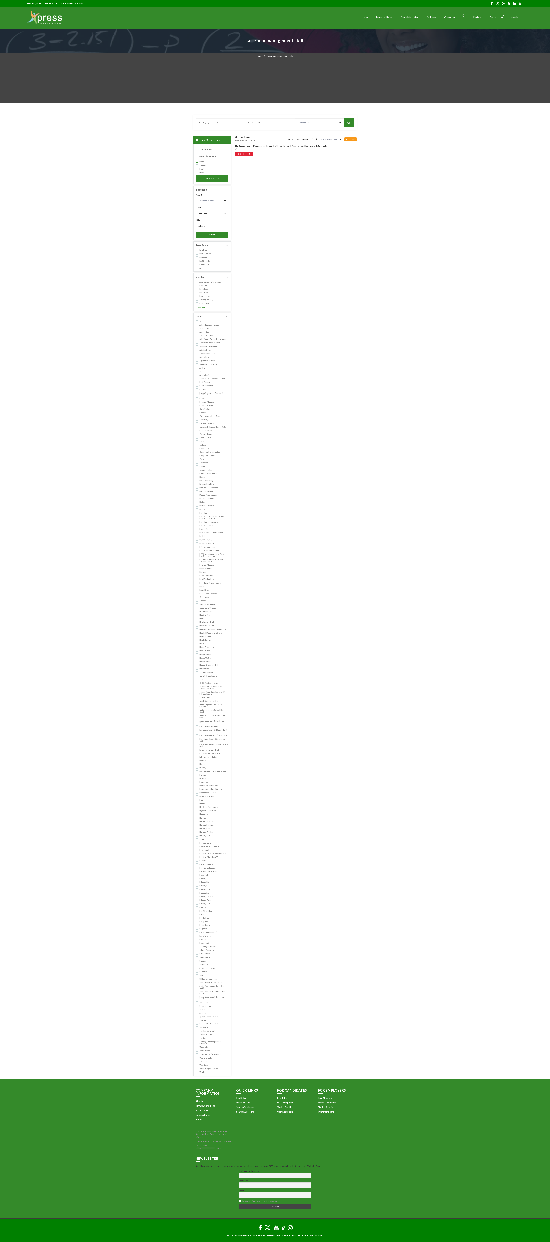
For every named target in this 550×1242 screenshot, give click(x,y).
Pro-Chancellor (205, 911)
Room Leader (205, 943)
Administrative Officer (208, 346)
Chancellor (203, 413)
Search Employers (245, 1111)
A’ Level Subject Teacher (209, 325)
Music (201, 800)
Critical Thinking (206, 470)
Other (201, 839)
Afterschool (204, 357)
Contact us (449, 17)
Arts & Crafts (204, 375)
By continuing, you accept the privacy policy (261, 1201)
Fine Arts (203, 572)
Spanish (202, 1013)
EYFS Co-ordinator (207, 547)
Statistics (203, 1020)
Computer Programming (209, 452)
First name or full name (249, 1171)
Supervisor (203, 1027)
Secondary (203, 964)
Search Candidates (245, 1107)
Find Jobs (241, 1098)
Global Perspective (207, 604)
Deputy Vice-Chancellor (209, 495)
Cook (201, 459)
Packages (431, 17)
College (202, 445)
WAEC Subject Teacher (208, 1069)
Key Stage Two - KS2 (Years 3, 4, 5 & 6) (213, 745)
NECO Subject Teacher (208, 807)
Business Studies (206, 405)
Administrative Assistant (209, 343)
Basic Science (204, 382)
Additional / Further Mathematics (213, 339)
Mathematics (204, 778)
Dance (202, 477)
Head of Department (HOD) (211, 633)
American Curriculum (208, 364)
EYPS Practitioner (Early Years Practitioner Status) (211, 555)
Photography (204, 850)
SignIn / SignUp (284, 1107)
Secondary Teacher (207, 968)
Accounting (204, 332)
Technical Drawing (207, 1034)
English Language (206, 540)
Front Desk (204, 590)
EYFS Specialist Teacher (209, 550)
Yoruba (202, 1072)
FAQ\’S (199, 1119)
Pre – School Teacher (208, 871)
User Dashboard (285, 1111)
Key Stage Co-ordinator (209, 726)
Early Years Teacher (207, 525)
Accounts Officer (206, 336)
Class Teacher (205, 438)
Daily (201, 162)
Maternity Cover (206, 296)
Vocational (203, 1065)
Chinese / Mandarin (207, 423)
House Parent (205, 662)
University (203, 1047)
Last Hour (203, 250)
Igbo (201, 679)
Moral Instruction (206, 796)
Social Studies (205, 1006)
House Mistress (205, 658)
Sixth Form (203, 1002)
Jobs (365, 17)
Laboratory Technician (208, 757)
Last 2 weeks (204, 261)
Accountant (204, 328)
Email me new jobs (209, 140)
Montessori (204, 782)
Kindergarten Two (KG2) (209, 753)
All (200, 268)
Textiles (202, 1038)
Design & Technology (208, 498)
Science (202, 961)
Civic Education (205, 431)
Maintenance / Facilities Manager (213, 771)
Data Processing (206, 481)
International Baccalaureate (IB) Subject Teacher (212, 693)
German (202, 601)
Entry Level (204, 289)
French (202, 586)
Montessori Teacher (207, 793)
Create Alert (212, 178)
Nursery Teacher (206, 832)
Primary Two (204, 904)
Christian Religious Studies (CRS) (212, 427)
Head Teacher (205, 636)
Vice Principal (205, 1051)
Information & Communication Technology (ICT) (212, 687)
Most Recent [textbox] (303, 139)
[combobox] (319, 122)
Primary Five (204, 882)
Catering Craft (205, 409)
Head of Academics (207, 622)
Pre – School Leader (207, 868)
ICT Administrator (207, 672)
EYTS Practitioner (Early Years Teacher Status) (211, 560)
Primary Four (204, 886)
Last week (203, 257)
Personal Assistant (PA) (209, 846)
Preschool (203, 875)
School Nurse (204, 957)
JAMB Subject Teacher (208, 701)
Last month (204, 264)
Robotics (203, 939)
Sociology (203, 1009)
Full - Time (203, 293)
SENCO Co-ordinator (208, 979)
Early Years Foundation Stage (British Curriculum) (211, 517)
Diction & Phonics (206, 506)
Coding (202, 441)
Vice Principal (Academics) (210, 1054)
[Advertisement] (275, 81)
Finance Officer (205, 568)
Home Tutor (204, 651)
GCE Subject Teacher (208, 594)
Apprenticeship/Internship (210, 282)
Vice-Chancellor (206, 1058)
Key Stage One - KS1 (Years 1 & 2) (213, 735)
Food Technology (206, 579)
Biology (202, 389)
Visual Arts (203, 1061)
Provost (202, 914)
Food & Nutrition (206, 576)
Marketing (203, 775)
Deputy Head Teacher (208, 488)
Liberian (202, 764)
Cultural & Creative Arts (209, 473)
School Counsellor (206, 950)
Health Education (206, 640)
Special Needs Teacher (208, 1017)
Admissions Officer (207, 354)
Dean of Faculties (206, 484)
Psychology (204, 918)
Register (477, 17)
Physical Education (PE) (209, 857)
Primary (202, 879)
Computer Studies (207, 456)
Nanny (202, 803)
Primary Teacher (206, 897)
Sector (199, 316)
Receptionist (204, 925)
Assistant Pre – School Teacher (212, 379)
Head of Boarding (206, 626)
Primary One (204, 889)
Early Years (204, 513)
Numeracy (203, 814)
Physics (202, 861)
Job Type (201, 277)
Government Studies (208, 608)
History (202, 644)
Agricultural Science (207, 361)
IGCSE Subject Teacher (208, 683)
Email (241, 1190)
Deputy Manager (206, 491)
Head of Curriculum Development (213, 629)
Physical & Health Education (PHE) (213, 854)
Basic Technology (206, 386)
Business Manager (206, 402)
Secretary (203, 972)
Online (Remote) (206, 300)
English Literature (206, 543)
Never (201, 172)
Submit (212, 235)
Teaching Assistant (207, 1031)
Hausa (202, 619)
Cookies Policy (203, 1114)
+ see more (200, 307)
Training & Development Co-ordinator (211, 1042)
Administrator (205, 350)
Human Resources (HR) (208, 665)
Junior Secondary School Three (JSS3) (212, 716)
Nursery (202, 818)
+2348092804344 (73, 3)
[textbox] (305, 122)
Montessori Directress (208, 786)
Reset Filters (244, 154)
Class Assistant (205, 434)
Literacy (202, 768)
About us (200, 1101)
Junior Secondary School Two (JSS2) (211, 722)
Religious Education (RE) (209, 932)
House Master (205, 654)
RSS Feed (351, 139)
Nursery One (204, 829)
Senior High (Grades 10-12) (210, 982)
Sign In (514, 17)
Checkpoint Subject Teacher (211, 416)
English (202, 536)
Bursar (202, 398)
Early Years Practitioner (209, 522)
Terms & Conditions (205, 1105)
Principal (203, 907)
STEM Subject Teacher (208, 1024)
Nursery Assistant (206, 821)
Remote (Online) (206, 936)
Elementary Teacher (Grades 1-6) (213, 533)
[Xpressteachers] (89, 18)
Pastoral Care (205, 843)
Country (200, 195)
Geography (204, 597)
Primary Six (204, 893)
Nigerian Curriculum (207, 811)
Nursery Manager (206, 825)
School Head (204, 954)
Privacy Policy (203, 1110)
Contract (203, 285)
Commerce (204, 448)
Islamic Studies (205, 697)
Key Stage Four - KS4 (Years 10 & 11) (213, 731)
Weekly (202, 165)
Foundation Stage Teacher (210, 583)
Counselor (203, 463)
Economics (203, 529)
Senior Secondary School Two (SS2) (211, 998)
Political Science (206, 864)
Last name (243, 1180)
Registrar (203, 929)
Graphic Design (205, 611)
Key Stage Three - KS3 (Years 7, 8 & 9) (213, 740)
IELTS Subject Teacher (208, 676)
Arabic (202, 368)
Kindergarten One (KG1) (209, 750)
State (198, 207)
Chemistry (203, 420)
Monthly (202, 169)
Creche (202, 466)
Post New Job (243, 1102)
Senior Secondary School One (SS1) (211, 987)
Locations (201, 189)
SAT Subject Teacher (208, 947)
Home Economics (206, 647)
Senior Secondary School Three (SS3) (212, 992)
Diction (202, 502)
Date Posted (202, 245)
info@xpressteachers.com (44, 3)
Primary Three (205, 900)
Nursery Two (204, 836)
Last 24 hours (205, 254)
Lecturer (202, 761)
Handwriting (204, 615)
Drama (202, 509)
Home (259, 56)
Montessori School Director (210, 789)
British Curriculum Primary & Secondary (211, 394)
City (198, 220)
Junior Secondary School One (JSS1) (211, 711)
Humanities (204, 669)
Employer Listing (384, 17)
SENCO (202, 975)
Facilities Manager (206, 565)
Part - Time (204, 303)
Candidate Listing (409, 17)
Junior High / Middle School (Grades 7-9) (210, 705)
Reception (203, 922)
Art (200, 371)
